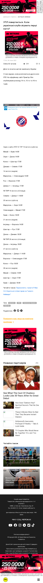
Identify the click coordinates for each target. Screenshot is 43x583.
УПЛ (19, 303)
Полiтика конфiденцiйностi (21, 534)
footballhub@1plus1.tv (29, 508)
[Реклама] (21, 6)
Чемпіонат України (30, 303)
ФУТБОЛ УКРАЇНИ (24, 17)
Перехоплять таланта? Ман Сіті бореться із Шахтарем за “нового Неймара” (20, 291)
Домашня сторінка (9, 17)
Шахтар (6, 305)
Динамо (11, 303)
